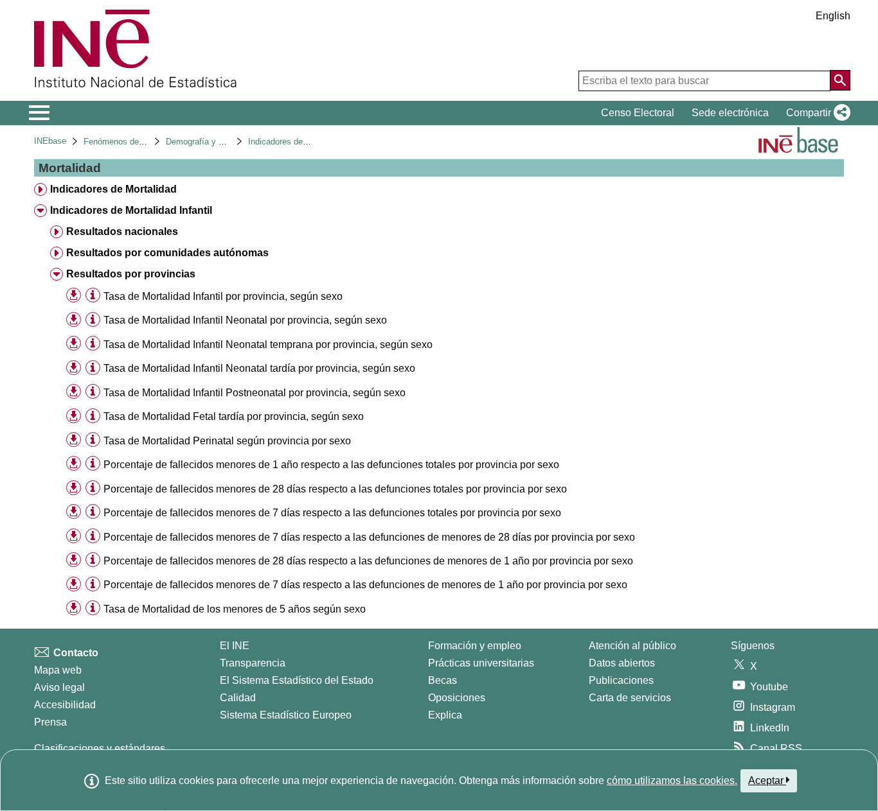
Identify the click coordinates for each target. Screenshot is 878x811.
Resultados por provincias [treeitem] (130, 273)
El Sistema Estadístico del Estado (296, 680)
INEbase (50, 141)
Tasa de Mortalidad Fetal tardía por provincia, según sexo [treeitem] (233, 416)
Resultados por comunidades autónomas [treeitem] (167, 252)
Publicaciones (621, 680)
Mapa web (58, 670)
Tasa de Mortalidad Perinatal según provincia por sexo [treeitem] (227, 440)
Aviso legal (59, 687)
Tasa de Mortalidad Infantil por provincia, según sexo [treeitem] (223, 296)
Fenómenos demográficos (132, 141)
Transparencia (252, 663)
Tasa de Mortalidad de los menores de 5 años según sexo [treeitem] (234, 609)
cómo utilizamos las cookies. (672, 780)
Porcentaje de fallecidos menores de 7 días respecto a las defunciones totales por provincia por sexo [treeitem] (332, 512)
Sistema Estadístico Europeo (286, 715)
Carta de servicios (630, 697)
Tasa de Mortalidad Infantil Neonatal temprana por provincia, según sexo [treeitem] (268, 344)
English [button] (833, 15)
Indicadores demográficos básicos (311, 141)
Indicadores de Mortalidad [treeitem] (113, 189)
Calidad (238, 697)
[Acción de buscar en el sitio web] (840, 80)
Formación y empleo (474, 645)
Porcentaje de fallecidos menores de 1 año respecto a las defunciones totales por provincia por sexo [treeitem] (331, 464)
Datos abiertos (622, 663)
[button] (815, 113)
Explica (445, 715)
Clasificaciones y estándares (99, 748)
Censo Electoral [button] (637, 112)
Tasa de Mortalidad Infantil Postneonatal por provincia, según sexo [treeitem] (254, 392)
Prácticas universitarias (481, 663)
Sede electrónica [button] (730, 112)
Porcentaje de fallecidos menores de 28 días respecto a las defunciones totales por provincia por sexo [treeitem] (335, 489)
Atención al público (632, 645)
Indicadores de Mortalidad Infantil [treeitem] (131, 210)
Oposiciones (456, 697)
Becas (442, 680)
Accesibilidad (65, 704)
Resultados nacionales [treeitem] (122, 231)
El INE (234, 645)
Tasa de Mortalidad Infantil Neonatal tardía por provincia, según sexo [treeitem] (259, 368)
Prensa (50, 722)
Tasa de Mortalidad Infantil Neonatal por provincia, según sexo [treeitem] (245, 320)
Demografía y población (210, 141)
